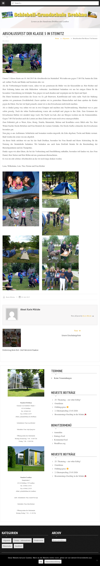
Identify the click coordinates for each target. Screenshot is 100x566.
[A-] (4, 41)
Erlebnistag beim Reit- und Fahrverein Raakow (20, 350)
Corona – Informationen (22, 540)
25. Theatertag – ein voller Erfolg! (68, 399)
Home (57, 38)
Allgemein (65, 38)
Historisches (7, 546)
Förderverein (38, 540)
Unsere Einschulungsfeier (71, 335)
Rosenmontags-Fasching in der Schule (69, 414)
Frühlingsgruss (60, 407)
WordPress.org (59, 443)
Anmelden (58, 432)
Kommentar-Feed (61, 439)
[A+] (7, 41)
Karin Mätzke (10, 297)
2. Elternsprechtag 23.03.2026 (66, 410)
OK (41, 561)
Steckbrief (18, 546)
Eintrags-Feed (59, 436)
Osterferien (59, 403)
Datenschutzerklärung (52, 561)
